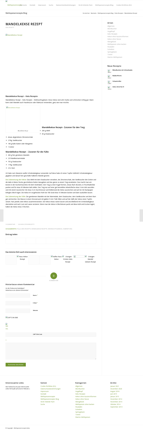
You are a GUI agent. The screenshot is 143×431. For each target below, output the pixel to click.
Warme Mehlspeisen (114, 57)
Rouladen (110, 47)
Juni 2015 (113, 394)
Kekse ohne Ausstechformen (117, 36)
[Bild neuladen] (7, 329)
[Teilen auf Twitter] (21, 241)
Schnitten (110, 49)
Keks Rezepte (10, 27)
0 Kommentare (10, 224)
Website (35, 310)
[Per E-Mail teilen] (91, 241)
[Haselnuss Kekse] (79, 259)
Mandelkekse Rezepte (39, 229)
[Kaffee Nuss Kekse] (56, 259)
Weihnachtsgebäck (55, 229)
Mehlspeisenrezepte (27, 224)
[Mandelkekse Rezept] (51, 64)
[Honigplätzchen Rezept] (33, 260)
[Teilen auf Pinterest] (41, 241)
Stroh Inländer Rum (85, 5)
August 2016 (114, 391)
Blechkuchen (112, 29)
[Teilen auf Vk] (71, 241)
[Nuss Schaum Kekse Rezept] (45, 260)
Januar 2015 (114, 396)
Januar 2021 (114, 386)
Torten (109, 54)
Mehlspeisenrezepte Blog (104, 5)
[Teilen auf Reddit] (81, 241)
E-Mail (35, 303)
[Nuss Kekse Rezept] (22, 260)
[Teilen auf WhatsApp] (31, 241)
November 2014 (116, 402)
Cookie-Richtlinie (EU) (124, 5)
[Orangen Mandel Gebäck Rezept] (90, 260)
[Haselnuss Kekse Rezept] (11, 260)
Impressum (42, 5)
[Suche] (135, 5)
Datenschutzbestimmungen (66, 5)
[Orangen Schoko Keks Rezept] (67, 259)
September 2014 (116, 407)
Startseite (23, 5)
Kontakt (32, 5)
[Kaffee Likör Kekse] (1, 215)
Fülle (19, 229)
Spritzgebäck (112, 52)
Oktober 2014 (115, 404)
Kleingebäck (111, 42)
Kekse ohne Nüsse (114, 39)
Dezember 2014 (116, 399)
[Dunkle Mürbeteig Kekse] (141, 215)
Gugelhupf (111, 31)
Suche (51, 5)
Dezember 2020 (116, 389)
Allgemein (111, 26)
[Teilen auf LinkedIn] (51, 241)
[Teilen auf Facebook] (11, 241)
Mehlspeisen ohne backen (116, 44)
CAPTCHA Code (37, 334)
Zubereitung (67, 229)
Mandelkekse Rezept (24, 24)
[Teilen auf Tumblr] (61, 241)
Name (35, 295)
